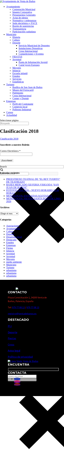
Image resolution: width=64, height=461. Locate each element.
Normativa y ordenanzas (24, 20)
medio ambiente (14, 262)
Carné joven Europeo (29, 65)
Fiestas (9, 248)
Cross (11, 344)
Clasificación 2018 (9, 138)
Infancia (16, 70)
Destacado (11, 239)
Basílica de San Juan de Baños (27, 87)
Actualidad (11, 115)
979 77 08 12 (18, 307)
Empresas (11, 101)
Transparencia (19, 29)
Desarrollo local (14, 237)
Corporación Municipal (23, 9)
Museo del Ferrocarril (23, 90)
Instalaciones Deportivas (31, 48)
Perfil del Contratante (22, 104)
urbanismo (11, 270)
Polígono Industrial (21, 109)
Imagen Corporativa (22, 12)
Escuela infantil (19, 73)
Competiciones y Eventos (31, 54)
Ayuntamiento (13, 6)
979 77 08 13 (33, 307)
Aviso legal (14, 350)
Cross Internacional (28, 51)
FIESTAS (17, 56)
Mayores (16, 67)
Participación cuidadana (24, 31)
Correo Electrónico (10, 151)
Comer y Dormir (20, 98)
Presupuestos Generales (24, 15)
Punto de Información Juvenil (33, 62)
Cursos (9, 112)
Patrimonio (17, 93)
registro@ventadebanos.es (22, 313)
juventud (10, 253)
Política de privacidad (20, 357)
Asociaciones (12, 225)
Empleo (16, 76)
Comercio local (19, 106)
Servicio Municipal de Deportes (34, 45)
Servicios (16, 79)
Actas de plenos (20, 17)
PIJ (10, 326)
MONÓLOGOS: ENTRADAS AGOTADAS (29, 195)
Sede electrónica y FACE (24, 23)
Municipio (11, 34)
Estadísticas (18, 81)
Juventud (16, 59)
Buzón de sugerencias (23, 26)
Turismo (10, 84)
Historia (16, 37)
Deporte (16, 42)
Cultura (16, 40)
